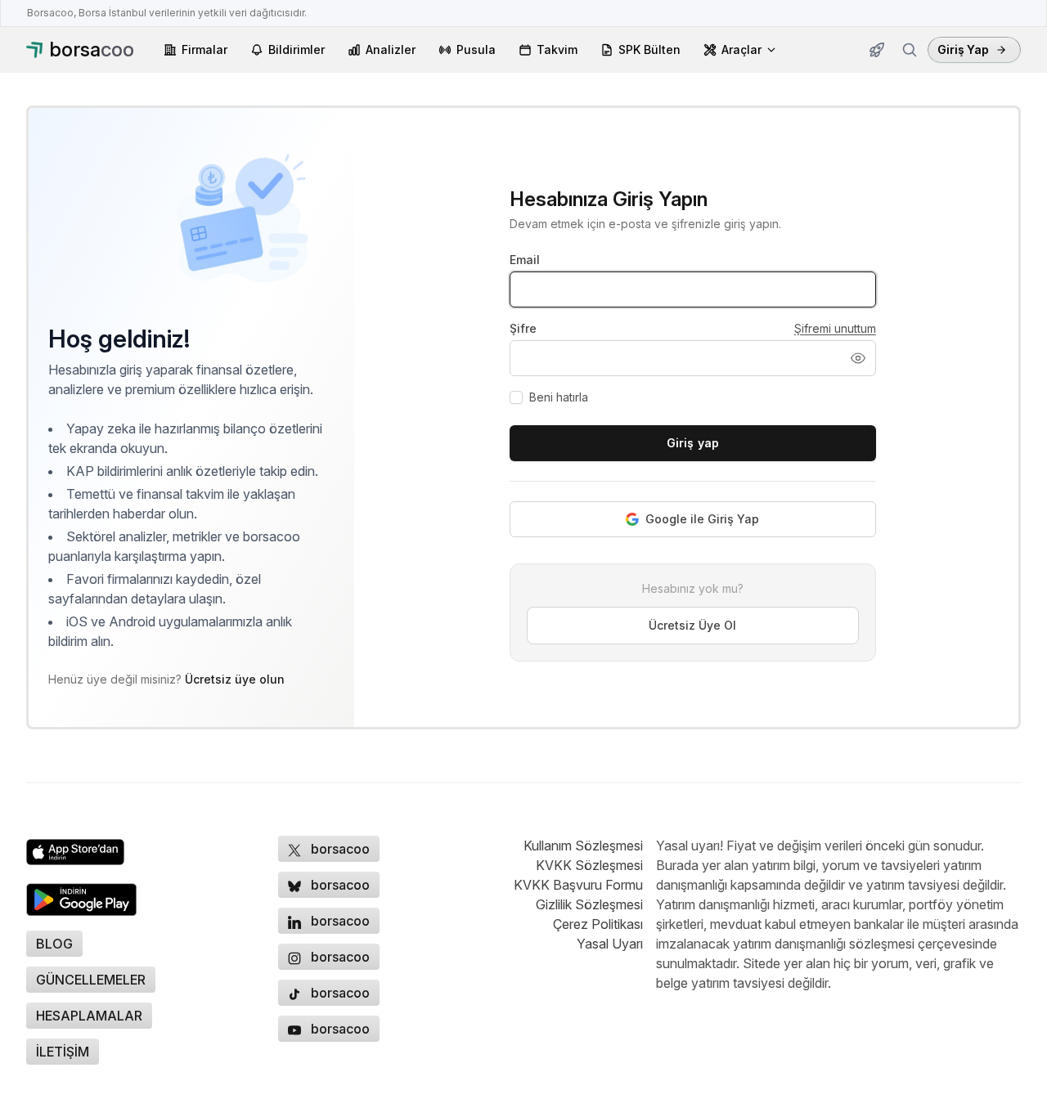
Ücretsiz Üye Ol (692, 625)
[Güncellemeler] (877, 50)
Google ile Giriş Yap (702, 519)
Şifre (523, 328)
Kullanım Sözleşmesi (583, 845)
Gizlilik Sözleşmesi (589, 904)
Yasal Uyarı (610, 943)
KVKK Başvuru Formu (578, 885)
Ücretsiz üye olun (235, 679)
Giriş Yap (963, 49)
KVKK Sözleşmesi (589, 865)
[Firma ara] (909, 50)
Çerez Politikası (598, 924)
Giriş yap (693, 443)
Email (525, 260)
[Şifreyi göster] (858, 358)
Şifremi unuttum (835, 328)
